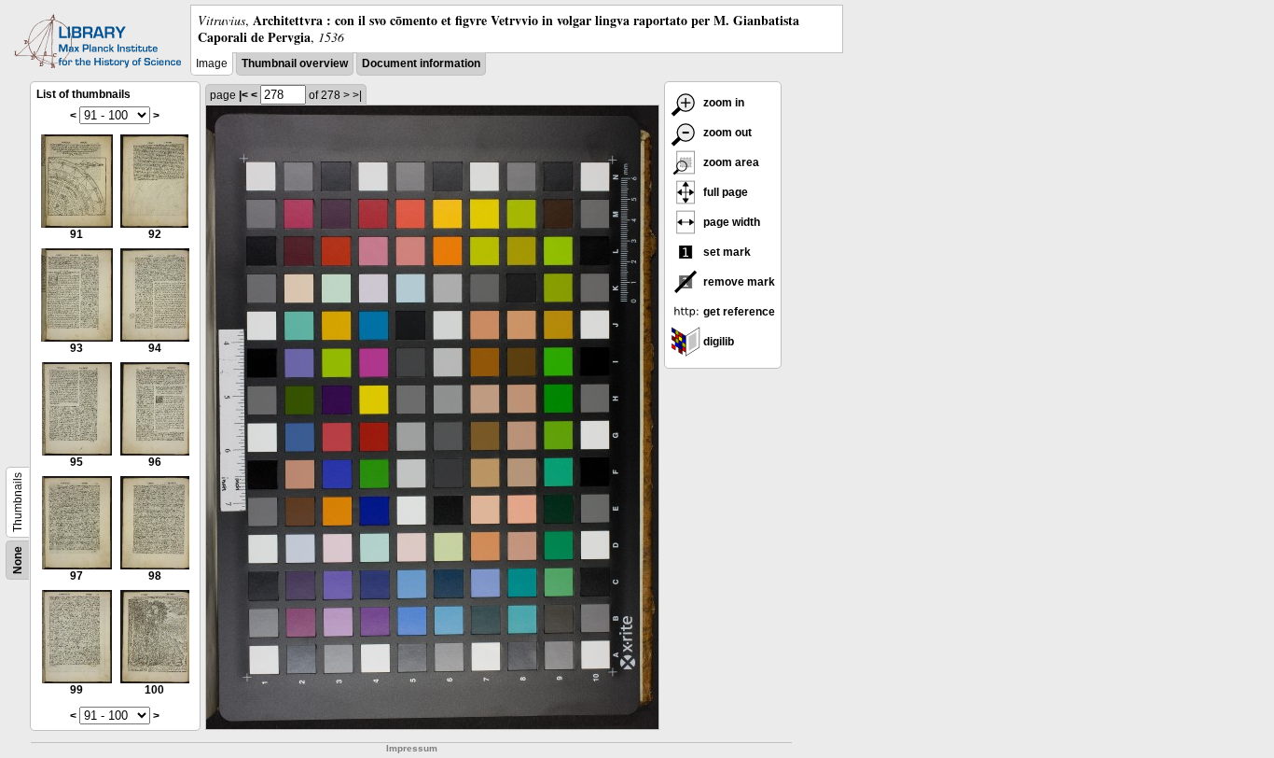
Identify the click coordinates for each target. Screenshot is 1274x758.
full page (724, 192)
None (17, 560)
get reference (737, 311)
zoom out (726, 132)
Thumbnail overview (295, 63)
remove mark (737, 281)
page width (730, 222)
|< (243, 95)
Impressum (411, 748)
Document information (421, 63)
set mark (725, 252)
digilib (717, 341)
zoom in (722, 102)
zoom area (729, 162)
